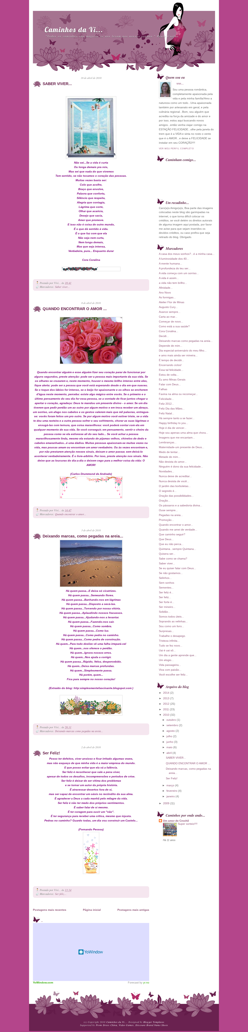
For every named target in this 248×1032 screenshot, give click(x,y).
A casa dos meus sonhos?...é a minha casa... (186, 253)
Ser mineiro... (167, 606)
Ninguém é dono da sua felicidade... (181, 466)
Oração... (164, 500)
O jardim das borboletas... (175, 486)
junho (169, 741)
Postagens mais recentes (49, 909)
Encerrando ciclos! (170, 365)
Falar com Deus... (170, 384)
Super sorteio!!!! (187, 823)
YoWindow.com (43, 982)
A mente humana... (170, 263)
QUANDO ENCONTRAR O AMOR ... (75, 309)
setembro (172, 725)
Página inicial (92, 909)
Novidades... (166, 471)
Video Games (126, 1025)
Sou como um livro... (171, 626)
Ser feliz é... (166, 592)
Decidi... (164, 336)
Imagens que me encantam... (177, 437)
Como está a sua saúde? (174, 326)
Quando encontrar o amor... (70, 514)
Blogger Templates (153, 1021)
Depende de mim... (170, 345)
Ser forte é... (166, 602)
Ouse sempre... (168, 510)
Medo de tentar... (169, 452)
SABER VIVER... (57, 84)
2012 (166, 703)
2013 (166, 698)
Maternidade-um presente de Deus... (181, 447)
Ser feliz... (60, 894)
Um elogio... (166, 660)
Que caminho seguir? (172, 534)
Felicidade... (166, 398)
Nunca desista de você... (174, 481)
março (170, 785)
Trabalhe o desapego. (172, 635)
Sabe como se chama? (173, 558)
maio (169, 747)
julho (169, 736)
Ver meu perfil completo (176, 148)
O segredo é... (168, 490)
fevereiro (171, 790)
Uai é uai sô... (167, 650)
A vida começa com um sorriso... (179, 273)
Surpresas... (166, 631)
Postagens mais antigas (133, 909)
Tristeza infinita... (169, 640)
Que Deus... (166, 539)
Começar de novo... (171, 321)
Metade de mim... (169, 456)
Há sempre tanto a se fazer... (177, 418)
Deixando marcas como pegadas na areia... (79, 731)
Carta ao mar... (168, 316)
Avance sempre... (169, 311)
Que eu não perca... (171, 544)
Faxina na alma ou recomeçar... (178, 394)
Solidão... (164, 611)
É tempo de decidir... (171, 360)
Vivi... (180, 84)
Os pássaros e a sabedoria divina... (180, 505)
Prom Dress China (106, 1025)
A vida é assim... (169, 278)
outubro (171, 719)
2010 (166, 714)
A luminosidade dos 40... (174, 258)
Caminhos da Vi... (74, 29)
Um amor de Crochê (176, 820)
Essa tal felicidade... (171, 369)
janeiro (170, 796)
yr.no (146, 982)
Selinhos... (165, 577)
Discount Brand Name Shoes (151, 1025)
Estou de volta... (169, 374)
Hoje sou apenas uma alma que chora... (183, 432)
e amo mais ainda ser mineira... (178, 355)
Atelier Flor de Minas (171, 302)
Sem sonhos (166, 582)
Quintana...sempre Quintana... (177, 548)
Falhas (163, 389)
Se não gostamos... (171, 573)
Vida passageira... (170, 664)
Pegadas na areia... (171, 515)
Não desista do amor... (173, 461)
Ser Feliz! (51, 753)
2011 (166, 709)
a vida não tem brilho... (173, 282)
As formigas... (167, 297)
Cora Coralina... (168, 331)
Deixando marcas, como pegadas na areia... (83, 536)
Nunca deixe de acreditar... (175, 476)
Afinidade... (166, 287)
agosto (170, 730)
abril (169, 752)
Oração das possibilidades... (176, 495)
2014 (166, 692)
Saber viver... (62, 287)
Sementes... (166, 587)
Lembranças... (168, 442)
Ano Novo (165, 292)
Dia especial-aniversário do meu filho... (183, 350)
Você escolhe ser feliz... (173, 674)
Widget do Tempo (91, 952)
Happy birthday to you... (173, 423)
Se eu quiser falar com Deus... (177, 568)
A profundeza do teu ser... (174, 268)
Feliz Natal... (166, 413)
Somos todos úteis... (171, 616)
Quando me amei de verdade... (178, 529)
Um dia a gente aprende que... (177, 655)
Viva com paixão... (170, 669)
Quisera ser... (167, 553)
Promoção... (166, 519)
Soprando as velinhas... (173, 621)
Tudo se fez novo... (170, 645)
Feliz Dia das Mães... (172, 408)
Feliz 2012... (166, 403)
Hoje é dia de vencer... (172, 427)
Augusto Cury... (168, 307)
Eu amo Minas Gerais (172, 379)
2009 (166, 803)
